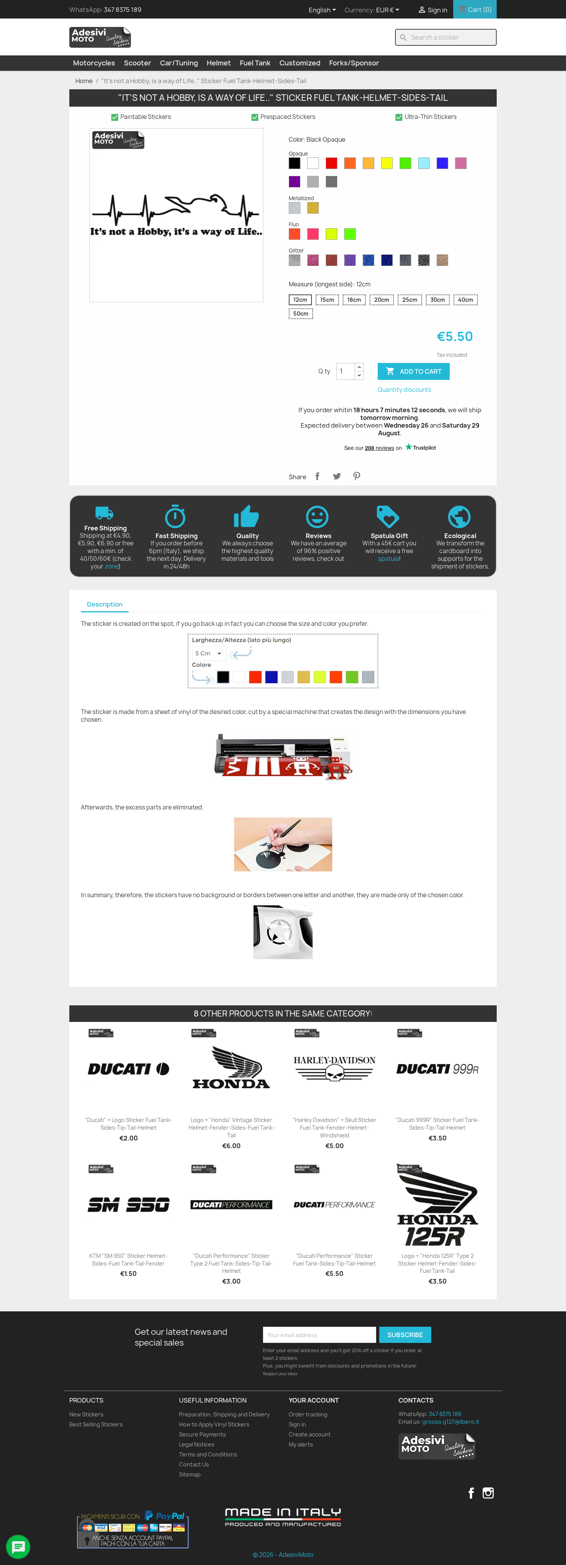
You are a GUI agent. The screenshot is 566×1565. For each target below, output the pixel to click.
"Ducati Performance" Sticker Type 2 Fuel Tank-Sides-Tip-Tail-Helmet (231, 1263)
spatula (388, 559)
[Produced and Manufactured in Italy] (283, 1517)
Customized (300, 63)
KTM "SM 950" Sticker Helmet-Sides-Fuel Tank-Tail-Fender (128, 1259)
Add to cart (414, 371)
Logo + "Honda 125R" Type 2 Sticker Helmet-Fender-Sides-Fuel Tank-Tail (437, 1263)
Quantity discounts (404, 390)
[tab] (105, 604)
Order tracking (308, 1414)
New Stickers (86, 1414)
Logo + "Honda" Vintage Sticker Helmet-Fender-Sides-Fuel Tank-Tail (232, 1127)
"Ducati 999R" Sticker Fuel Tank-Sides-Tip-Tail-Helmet (437, 1123)
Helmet (219, 63)
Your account (314, 1400)
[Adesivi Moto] (100, 37)
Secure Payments (202, 1434)
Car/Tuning (179, 63)
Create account (310, 1434)
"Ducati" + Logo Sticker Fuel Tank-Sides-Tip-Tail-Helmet (128, 1123)
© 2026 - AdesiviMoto (283, 1555)
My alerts (301, 1444)
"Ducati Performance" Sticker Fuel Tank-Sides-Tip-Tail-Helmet (334, 1259)
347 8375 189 (122, 9)
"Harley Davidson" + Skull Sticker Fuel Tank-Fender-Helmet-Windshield (335, 1127)
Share (317, 476)
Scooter (137, 63)
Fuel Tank (255, 63)
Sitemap (190, 1474)
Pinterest (356, 476)
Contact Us (194, 1464)
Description (104, 604)
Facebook (471, 1493)
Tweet (337, 476)
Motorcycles (94, 63)
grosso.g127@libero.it (450, 1421)
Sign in (297, 1424)
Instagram (488, 1493)
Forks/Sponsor (354, 63)
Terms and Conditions (208, 1454)
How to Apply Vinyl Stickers (214, 1424)
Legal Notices (196, 1444)
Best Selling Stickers (96, 1424)
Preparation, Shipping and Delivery (224, 1414)
